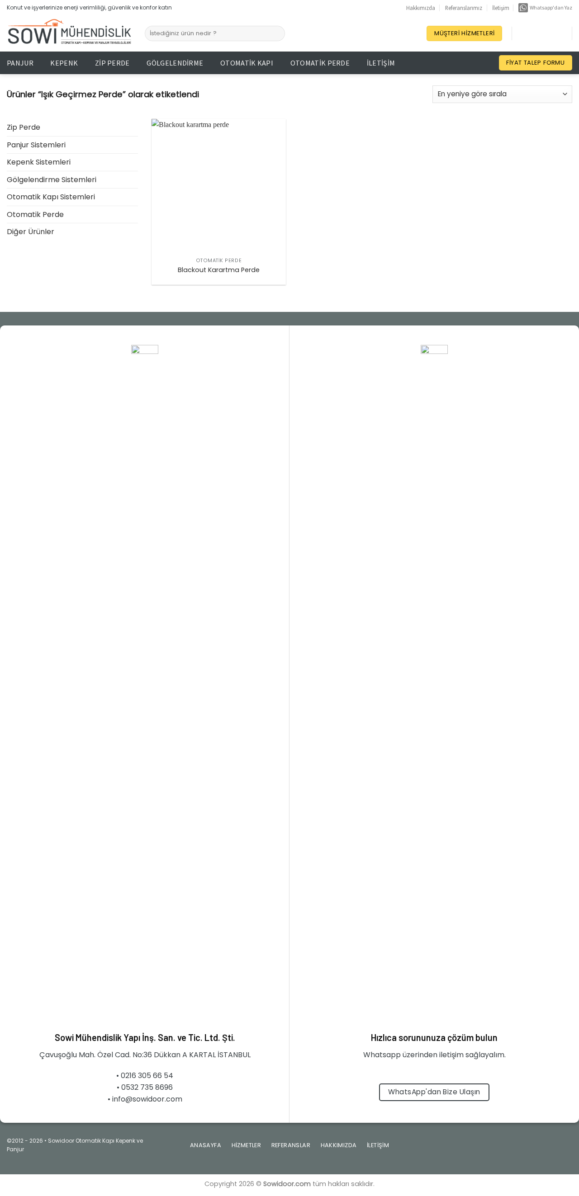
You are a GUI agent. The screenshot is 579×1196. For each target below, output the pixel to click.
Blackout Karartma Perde (219, 270)
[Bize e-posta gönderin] (536, 1148)
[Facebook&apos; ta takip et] (521, 33)
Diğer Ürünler (30, 231)
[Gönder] (276, 33)
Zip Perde (112, 62)
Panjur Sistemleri (36, 145)
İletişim (500, 7)
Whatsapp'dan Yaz (550, 7)
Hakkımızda (420, 7)
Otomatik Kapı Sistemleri (51, 197)
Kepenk (64, 62)
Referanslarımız (463, 7)
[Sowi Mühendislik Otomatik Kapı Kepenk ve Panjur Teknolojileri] (69, 33)
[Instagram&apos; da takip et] (532, 33)
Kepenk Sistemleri (39, 162)
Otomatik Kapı (246, 62)
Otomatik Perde (320, 62)
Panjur (20, 62)
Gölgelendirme (175, 62)
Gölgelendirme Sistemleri (51, 179)
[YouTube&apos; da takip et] (556, 33)
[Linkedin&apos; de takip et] (544, 33)
